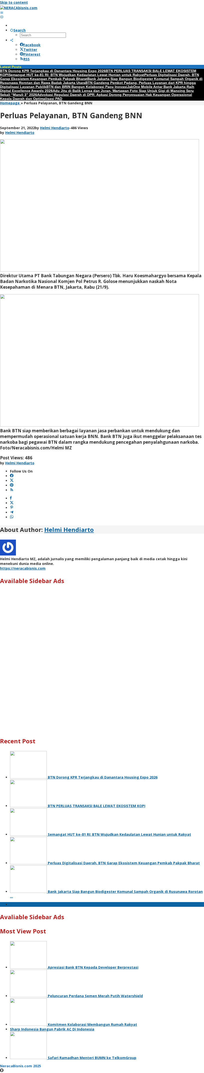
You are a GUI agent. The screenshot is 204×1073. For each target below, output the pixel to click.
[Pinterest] (11, 485)
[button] (102, 719)
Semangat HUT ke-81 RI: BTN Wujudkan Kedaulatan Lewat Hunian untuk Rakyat (76, 75)
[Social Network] (11, 40)
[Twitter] (11, 480)
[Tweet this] (11, 503)
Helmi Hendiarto (69, 529)
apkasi (16, 904)
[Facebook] (11, 476)
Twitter (30, 49)
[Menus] (1, 12)
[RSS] (11, 490)
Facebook (32, 44)
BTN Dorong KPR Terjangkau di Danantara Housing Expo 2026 (53, 71)
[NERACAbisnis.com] (18, 7)
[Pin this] (11, 507)
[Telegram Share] (11, 512)
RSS (26, 59)
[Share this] (11, 498)
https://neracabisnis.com (23, 568)
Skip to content (14, 2)
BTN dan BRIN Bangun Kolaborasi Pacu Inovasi (86, 87)
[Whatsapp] (11, 517)
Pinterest (31, 54)
